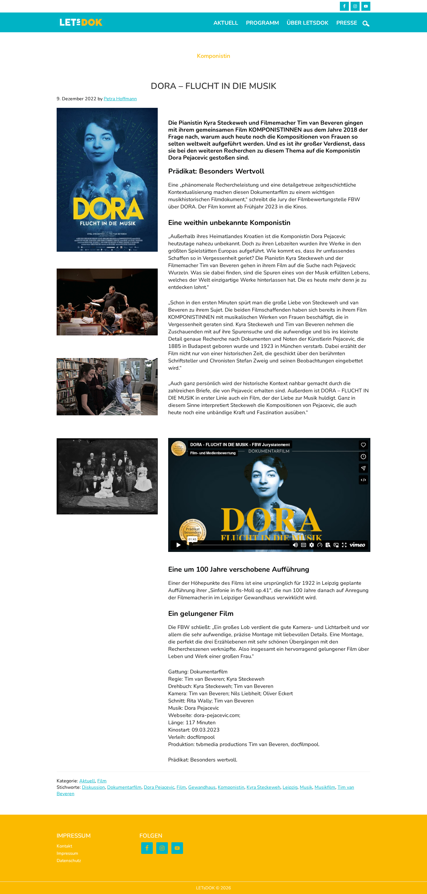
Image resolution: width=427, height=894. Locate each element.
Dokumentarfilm (124, 787)
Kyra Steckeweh (263, 787)
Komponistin (231, 787)
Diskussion (93, 787)
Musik (306, 787)
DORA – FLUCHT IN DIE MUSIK (213, 86)
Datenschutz (69, 860)
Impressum (67, 853)
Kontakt (64, 846)
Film (102, 781)
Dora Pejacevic (159, 787)
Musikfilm (325, 787)
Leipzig (290, 787)
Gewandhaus (202, 787)
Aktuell (87, 781)
